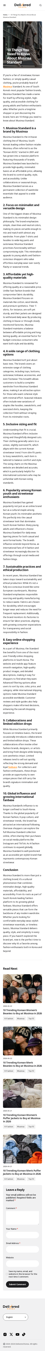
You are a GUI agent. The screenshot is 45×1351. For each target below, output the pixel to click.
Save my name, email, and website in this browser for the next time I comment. (23, 1274)
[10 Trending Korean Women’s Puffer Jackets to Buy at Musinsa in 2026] (22, 1093)
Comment (11, 1208)
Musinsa (7, 86)
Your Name (12, 1229)
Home (5, 15)
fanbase (12, 767)
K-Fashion (8, 1018)
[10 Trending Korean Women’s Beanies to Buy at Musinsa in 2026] (22, 988)
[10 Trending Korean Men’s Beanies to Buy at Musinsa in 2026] (22, 1041)
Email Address (13, 1243)
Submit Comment (17, 1284)
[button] (4, 5)
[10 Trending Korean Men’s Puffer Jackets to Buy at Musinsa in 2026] (22, 1149)
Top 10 (31, 1018)
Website (10, 1257)
